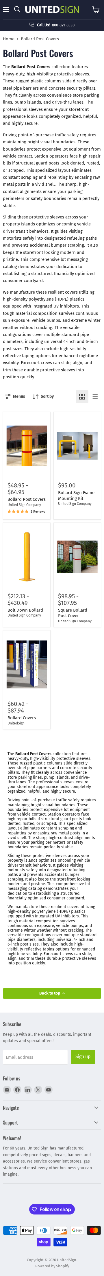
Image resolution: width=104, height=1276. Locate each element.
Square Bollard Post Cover (72, 613)
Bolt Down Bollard (25, 610)
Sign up (82, 1056)
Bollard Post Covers (27, 499)
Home (8, 39)
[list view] (94, 396)
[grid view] (82, 396)
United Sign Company (24, 505)
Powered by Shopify (52, 1266)
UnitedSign (16, 723)
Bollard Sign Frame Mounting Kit (76, 495)
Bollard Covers (22, 717)
